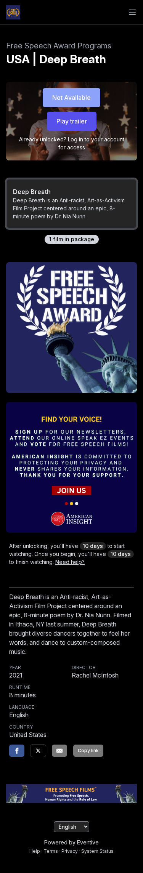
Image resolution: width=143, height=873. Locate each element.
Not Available (71, 97)
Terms (50, 851)
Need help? (70, 562)
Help (34, 851)
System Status (97, 851)
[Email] (59, 751)
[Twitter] (38, 751)
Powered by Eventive (71, 842)
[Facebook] (16, 751)
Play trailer (71, 121)
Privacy (69, 851)
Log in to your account (96, 139)
